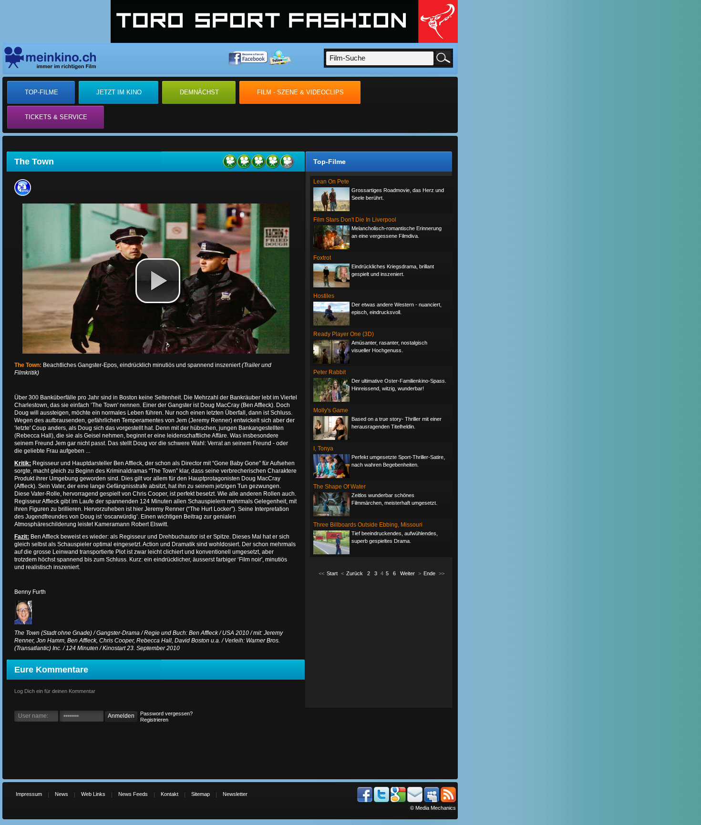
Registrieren (154, 720)
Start (332, 573)
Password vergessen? (166, 713)
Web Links (93, 794)
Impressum (29, 794)
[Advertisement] (381, 641)
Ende (429, 573)
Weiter (407, 573)
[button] (157, 280)
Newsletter (235, 794)
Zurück (354, 573)
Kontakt (169, 794)
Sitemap (200, 794)
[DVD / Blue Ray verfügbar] (25, 194)
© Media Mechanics (433, 808)
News (61, 794)
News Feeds (133, 794)
